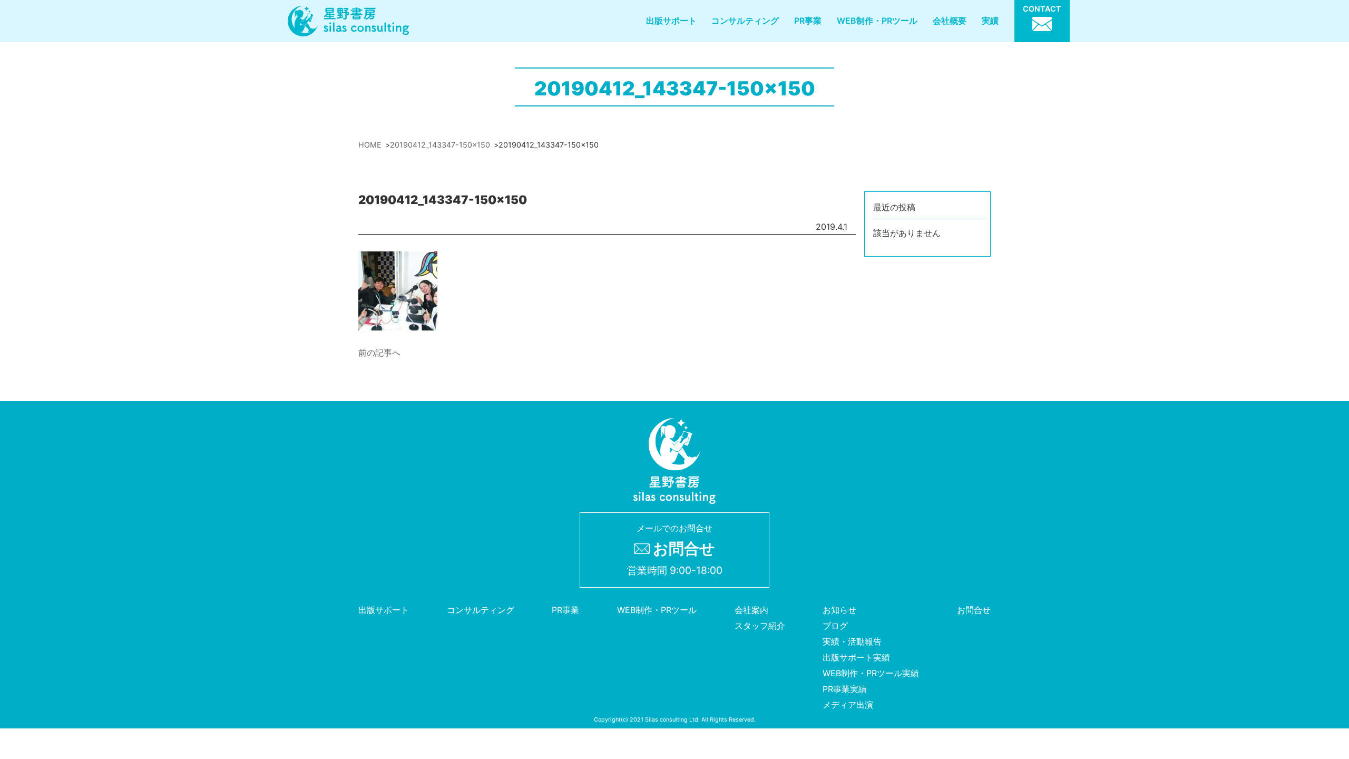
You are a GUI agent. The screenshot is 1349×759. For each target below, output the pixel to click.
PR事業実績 (845, 689)
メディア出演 (848, 704)
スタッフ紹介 (760, 625)
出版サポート (671, 20)
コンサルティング (745, 20)
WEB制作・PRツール (877, 20)
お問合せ (974, 610)
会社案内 (751, 610)
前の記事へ (379, 352)
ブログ (835, 625)
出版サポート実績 (856, 657)
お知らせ (839, 610)
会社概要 (949, 20)
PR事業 (808, 20)
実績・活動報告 (852, 641)
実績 (990, 20)
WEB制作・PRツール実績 (871, 673)
